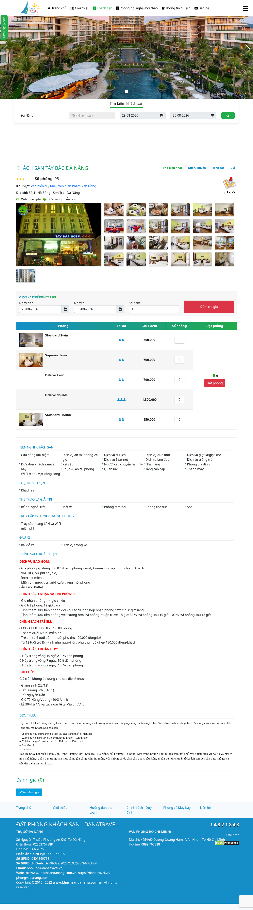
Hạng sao (218, 168)
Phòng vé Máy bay (177, 807)
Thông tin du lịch (178, 8)
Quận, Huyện (197, 168)
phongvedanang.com (32, 877)
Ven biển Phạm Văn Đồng (77, 186)
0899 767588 (150, 844)
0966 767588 (38, 849)
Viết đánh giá (30, 792)
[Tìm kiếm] (228, 115)
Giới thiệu (81, 8)
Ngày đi (79, 303)
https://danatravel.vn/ (94, 873)
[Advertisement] (126, 128)
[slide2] (126, 49)
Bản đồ (229, 193)
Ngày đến (26, 303)
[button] (4, 49)
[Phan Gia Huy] (30, 7)
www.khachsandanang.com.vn (53, 873)
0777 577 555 (55, 854)
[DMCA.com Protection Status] (227, 843)
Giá (232, 168)
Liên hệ (203, 8)
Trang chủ (59, 8)
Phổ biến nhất (172, 168)
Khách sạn (104, 8)
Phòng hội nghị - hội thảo (138, 8)
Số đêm (134, 303)
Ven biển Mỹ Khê (43, 186)
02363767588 (43, 844)
